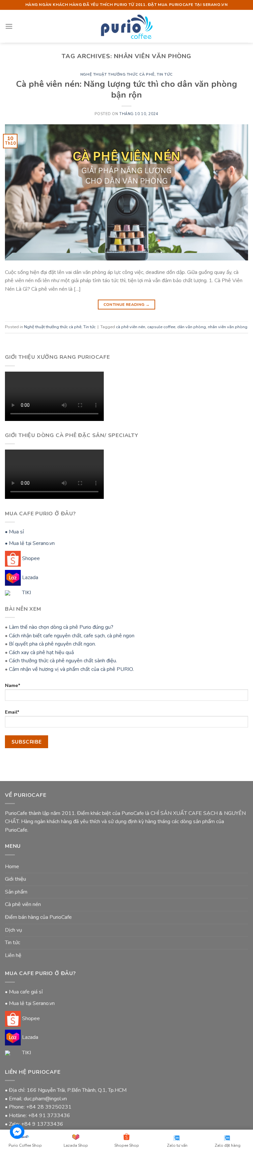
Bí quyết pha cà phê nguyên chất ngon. (52, 644)
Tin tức (165, 74)
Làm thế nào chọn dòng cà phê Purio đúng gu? (61, 627)
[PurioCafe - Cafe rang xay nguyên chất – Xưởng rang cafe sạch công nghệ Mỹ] (127, 26)
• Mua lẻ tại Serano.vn (30, 543)
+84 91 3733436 (49, 1115)
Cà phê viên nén (23, 904)
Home (12, 866)
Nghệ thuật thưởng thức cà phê (117, 74)
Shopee (30, 558)
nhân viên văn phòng (227, 327)
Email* (12, 712)
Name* (12, 685)
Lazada (29, 577)
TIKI (26, 592)
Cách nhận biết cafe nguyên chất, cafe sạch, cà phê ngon (71, 635)
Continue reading (126, 304)
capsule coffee (161, 327)
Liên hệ (13, 955)
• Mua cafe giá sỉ (24, 991)
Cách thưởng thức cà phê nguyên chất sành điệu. (63, 660)
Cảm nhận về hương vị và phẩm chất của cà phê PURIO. (71, 669)
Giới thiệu (15, 879)
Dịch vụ (13, 930)
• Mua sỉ (14, 531)
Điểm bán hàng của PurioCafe (38, 917)
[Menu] (9, 26)
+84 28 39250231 (48, 1107)
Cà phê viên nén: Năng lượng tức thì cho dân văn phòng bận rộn (126, 89)
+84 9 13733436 (42, 1124)
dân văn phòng (191, 327)
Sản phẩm (16, 891)
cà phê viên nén (130, 327)
